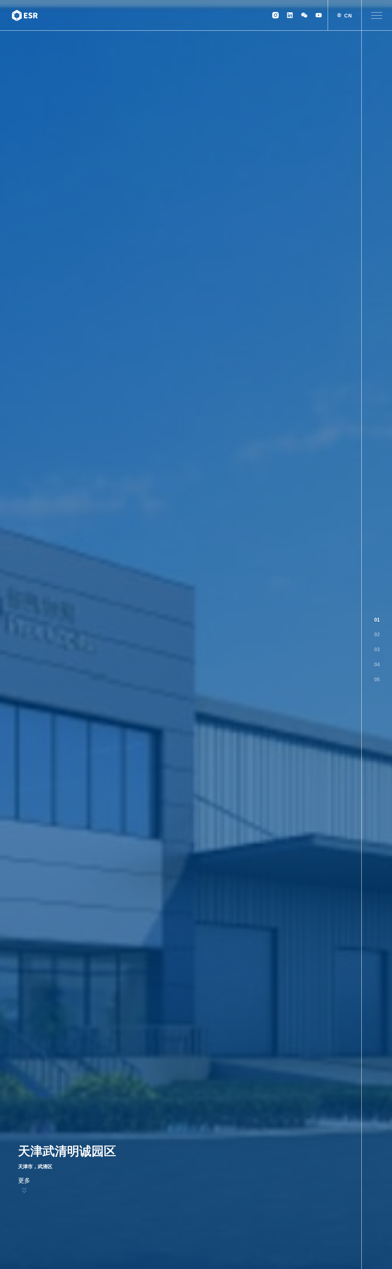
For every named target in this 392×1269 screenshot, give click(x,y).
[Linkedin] (290, 15)
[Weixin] (304, 15)
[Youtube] (318, 15)
